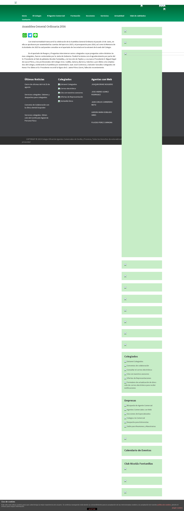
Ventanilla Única (66, 101)
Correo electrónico (68, 88)
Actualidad (119, 16)
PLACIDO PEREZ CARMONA (101, 122)
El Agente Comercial (56, 16)
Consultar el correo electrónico (139, 370)
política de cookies (164, 505)
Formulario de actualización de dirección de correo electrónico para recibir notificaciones (140, 385)
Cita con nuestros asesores (137, 374)
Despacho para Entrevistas (137, 422)
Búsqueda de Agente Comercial (139, 405)
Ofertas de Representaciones (138, 378)
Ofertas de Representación (71, 97)
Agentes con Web (101, 79)
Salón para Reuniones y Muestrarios (141, 426)
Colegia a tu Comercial (135, 418)
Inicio (24, 16)
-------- (24, 139)
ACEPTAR (92, 509)
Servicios (105, 16)
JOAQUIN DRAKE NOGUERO (102, 84)
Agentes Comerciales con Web (139, 409)
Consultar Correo (151, 5)
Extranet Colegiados (134, 361)
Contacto (26, 19)
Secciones (90, 16)
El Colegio (37, 16)
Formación (75, 16)
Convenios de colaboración (137, 365)
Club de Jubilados (138, 16)
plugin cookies (177, 508)
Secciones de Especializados (138, 414)
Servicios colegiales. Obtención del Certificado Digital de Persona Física (36, 118)
